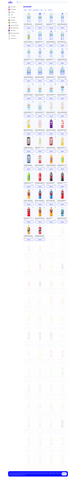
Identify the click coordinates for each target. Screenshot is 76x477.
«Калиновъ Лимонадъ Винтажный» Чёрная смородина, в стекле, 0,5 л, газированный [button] (40, 289)
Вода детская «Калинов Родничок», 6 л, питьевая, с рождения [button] (40, 112)
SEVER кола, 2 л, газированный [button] (59, 430)
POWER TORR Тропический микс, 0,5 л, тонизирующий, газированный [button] (28, 200)
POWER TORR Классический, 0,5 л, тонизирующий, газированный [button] (50, 183)
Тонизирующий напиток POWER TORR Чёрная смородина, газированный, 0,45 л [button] (28, 165)
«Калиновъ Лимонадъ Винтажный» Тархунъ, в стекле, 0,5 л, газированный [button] (50, 289)
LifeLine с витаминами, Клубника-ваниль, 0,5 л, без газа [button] (62, 130)
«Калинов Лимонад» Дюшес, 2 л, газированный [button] (62, 324)
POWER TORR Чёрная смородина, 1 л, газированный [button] (50, 200)
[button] (29, 18)
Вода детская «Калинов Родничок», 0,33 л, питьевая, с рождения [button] (28, 94)
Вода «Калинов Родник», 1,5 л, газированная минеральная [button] (40, 59)
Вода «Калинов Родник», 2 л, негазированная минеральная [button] (51, 59)
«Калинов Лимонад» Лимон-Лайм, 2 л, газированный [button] (50, 377)
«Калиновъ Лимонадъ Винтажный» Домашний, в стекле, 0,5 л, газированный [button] (51, 253)
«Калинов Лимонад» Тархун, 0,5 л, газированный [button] (62, 377)
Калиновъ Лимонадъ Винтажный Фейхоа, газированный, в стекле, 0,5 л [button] (62, 289)
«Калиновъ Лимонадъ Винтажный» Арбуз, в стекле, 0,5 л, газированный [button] (28, 253)
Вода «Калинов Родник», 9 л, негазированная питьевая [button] (39, 77)
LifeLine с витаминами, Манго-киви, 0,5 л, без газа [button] (62, 147)
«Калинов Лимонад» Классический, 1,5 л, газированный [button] (28, 359)
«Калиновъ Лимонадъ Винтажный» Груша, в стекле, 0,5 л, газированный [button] (39, 253)
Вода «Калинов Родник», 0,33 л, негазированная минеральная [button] (28, 24)
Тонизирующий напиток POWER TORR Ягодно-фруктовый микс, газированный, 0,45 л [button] (51, 147)
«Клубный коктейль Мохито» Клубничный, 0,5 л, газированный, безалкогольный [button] (29, 430)
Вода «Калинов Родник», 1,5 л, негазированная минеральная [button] (28, 59)
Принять (64, 473)
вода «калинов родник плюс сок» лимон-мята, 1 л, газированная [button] (62, 165)
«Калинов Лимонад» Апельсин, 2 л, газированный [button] (28, 324)
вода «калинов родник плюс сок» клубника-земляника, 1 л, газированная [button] (40, 183)
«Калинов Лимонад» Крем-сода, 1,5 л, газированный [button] (28, 377)
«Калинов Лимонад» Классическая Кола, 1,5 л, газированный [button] (39, 341)
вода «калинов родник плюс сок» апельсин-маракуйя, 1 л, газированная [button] (51, 165)
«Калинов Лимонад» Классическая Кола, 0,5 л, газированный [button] (28, 341)
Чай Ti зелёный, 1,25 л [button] (38, 447)
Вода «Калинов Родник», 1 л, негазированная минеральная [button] (39, 42)
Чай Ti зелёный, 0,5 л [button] (27, 447)
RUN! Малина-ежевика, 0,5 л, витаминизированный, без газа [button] (39, 236)
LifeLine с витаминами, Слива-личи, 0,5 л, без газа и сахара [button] (40, 130)
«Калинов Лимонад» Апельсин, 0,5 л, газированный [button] (50, 306)
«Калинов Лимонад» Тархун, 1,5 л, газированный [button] (28, 394)
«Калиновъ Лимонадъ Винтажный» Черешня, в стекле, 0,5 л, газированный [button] (28, 289)
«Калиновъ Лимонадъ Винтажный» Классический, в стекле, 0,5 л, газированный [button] (28, 271)
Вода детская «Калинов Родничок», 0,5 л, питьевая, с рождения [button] (40, 94)
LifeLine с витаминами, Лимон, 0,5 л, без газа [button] (39, 147)
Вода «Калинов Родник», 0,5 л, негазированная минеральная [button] (51, 24)
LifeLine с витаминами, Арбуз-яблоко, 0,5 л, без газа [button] (39, 165)
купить (28, 27)
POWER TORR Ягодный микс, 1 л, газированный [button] (28, 218)
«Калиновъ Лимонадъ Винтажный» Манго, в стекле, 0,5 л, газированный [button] (50, 271)
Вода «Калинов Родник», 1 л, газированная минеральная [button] (51, 42)
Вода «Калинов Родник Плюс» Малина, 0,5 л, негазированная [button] (29, 412)
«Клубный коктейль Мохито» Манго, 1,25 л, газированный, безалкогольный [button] (51, 430)
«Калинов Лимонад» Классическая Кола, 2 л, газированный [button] (51, 341)
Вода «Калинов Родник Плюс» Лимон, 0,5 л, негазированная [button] (51, 394)
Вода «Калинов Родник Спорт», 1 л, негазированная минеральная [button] (62, 42)
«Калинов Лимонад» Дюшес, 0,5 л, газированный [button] (39, 324)
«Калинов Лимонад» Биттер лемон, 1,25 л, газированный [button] (39, 306)
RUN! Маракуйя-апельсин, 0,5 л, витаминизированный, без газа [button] (28, 236)
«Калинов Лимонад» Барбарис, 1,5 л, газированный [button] (50, 359)
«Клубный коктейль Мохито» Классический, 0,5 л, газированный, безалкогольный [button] (51, 412)
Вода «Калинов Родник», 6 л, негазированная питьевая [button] (28, 77)
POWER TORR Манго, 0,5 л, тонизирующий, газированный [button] (40, 218)
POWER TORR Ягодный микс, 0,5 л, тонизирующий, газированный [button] (61, 200)
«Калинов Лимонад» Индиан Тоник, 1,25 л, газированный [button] (28, 306)
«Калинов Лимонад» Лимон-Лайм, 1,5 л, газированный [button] (39, 377)
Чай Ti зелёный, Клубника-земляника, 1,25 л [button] (62, 447)
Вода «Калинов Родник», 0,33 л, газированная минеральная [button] (39, 24)
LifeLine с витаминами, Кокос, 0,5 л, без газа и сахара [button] (50, 112)
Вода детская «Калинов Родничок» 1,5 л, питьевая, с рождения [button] (62, 94)
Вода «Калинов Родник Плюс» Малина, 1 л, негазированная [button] (40, 412)
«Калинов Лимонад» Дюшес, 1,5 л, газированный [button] (51, 324)
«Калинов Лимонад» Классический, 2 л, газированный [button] (39, 359)
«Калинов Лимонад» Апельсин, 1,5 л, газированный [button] (61, 306)
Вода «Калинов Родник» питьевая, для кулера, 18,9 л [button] (61, 77)
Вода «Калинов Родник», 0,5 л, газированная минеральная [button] (62, 24)
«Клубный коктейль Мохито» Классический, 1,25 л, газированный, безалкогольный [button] (62, 412)
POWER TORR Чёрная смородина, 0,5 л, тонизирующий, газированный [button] (39, 200)
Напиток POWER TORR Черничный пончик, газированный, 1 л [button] (51, 130)
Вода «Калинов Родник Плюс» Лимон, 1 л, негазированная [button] (62, 394)
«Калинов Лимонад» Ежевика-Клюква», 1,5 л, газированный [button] (62, 359)
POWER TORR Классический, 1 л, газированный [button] (62, 183)
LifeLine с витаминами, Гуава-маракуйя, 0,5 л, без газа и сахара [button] (28, 130)
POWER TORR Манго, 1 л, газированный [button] (49, 218)
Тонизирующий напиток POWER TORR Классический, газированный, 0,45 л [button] (29, 147)
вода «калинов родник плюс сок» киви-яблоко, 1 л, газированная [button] (28, 183)
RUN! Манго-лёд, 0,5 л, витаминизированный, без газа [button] (62, 218)
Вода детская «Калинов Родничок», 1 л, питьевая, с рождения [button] (51, 94)
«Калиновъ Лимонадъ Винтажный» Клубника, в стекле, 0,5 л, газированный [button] (39, 271)
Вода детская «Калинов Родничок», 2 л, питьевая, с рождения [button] (28, 112)
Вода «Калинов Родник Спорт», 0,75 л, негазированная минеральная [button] (28, 42)
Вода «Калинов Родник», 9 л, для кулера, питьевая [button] (51, 77)
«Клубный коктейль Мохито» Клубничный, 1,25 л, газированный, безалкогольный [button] (39, 430)
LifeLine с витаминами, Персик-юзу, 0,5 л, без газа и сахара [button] (62, 112)
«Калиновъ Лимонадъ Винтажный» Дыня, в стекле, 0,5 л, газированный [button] (62, 253)
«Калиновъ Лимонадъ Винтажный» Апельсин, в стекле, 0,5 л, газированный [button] (62, 236)
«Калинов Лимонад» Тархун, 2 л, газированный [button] (39, 394)
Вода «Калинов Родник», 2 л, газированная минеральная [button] (62, 59)
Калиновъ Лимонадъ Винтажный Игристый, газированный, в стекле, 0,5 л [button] (51, 236)
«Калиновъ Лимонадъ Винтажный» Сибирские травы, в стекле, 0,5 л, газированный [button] (62, 271)
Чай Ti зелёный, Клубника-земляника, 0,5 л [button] (51, 447)
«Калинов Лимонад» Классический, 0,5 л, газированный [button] (62, 341)
